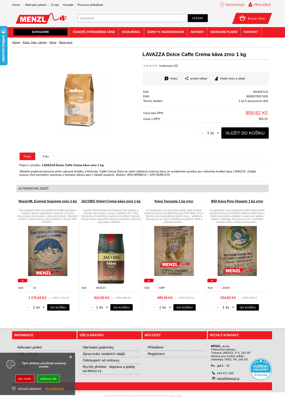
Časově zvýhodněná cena (94, 32)
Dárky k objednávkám (165, 32)
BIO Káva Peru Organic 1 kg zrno (237, 201)
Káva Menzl (131, 32)
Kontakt (68, 4)
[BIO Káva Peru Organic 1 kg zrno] (237, 275)
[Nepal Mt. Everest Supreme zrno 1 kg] (47, 275)
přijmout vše (48, 378)
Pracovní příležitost (90, 4)
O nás (55, 4)
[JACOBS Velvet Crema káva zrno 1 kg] (110, 282)
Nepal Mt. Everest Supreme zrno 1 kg (48, 201)
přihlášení (262, 4)
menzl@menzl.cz (228, 378)
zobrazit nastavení (30, 388)
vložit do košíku (245, 133)
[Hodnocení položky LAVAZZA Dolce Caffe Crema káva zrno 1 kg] (150, 65)
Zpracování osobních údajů (104, 354)
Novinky (197, 32)
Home (16, 42)
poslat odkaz (198, 78)
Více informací (54, 388)
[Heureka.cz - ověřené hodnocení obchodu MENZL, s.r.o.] (261, 379)
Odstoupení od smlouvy (101, 360)
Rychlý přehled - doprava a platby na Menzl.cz (109, 369)
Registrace (156, 354)
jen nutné (25, 378)
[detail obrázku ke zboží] (79, 135)
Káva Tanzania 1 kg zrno (174, 201)
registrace (235, 4)
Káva (53, 42)
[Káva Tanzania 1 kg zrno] (174, 275)
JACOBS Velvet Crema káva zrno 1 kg (111, 201)
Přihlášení (155, 347)
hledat (197, 18)
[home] (41, 22)
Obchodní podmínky (98, 347)
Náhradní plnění (36, 4)
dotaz (174, 78)
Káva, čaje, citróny (35, 42)
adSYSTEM (175, 395)
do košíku (58, 307)
